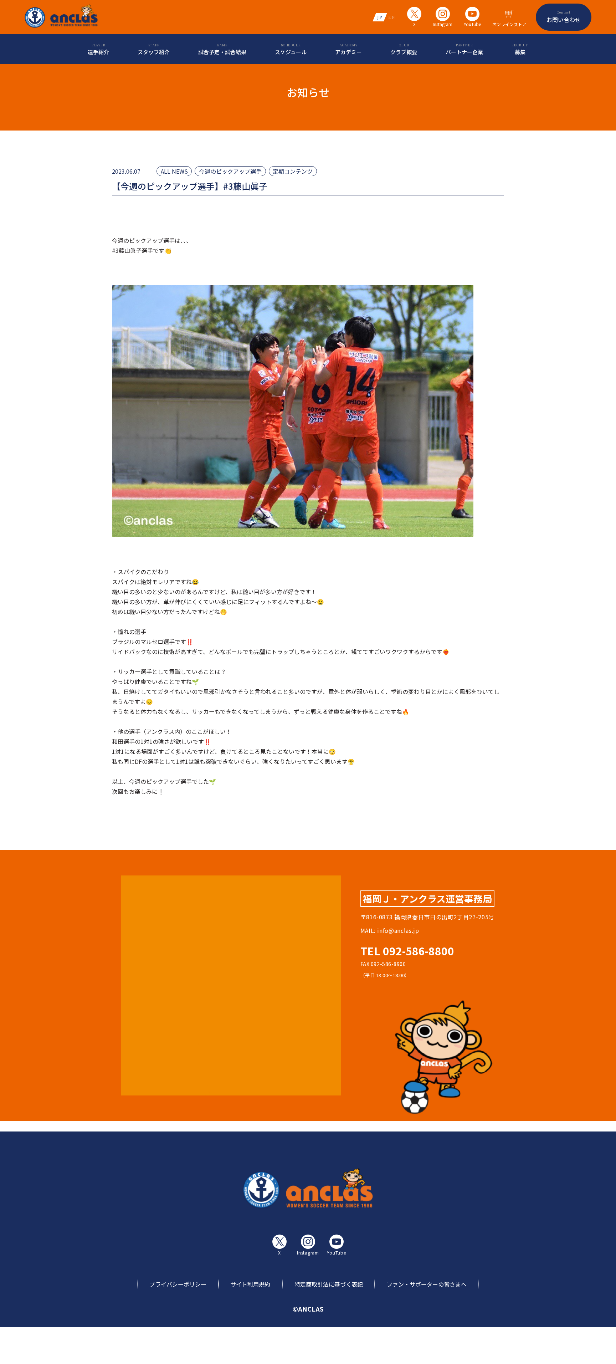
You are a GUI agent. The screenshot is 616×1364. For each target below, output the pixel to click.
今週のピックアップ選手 (230, 171)
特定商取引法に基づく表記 (328, 1284)
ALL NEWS (174, 171)
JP (380, 17)
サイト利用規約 (250, 1284)
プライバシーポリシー (177, 1284)
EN (391, 17)
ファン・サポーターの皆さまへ (427, 1284)
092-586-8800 (418, 951)
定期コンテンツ (293, 171)
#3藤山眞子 (127, 250)
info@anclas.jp (398, 930)
